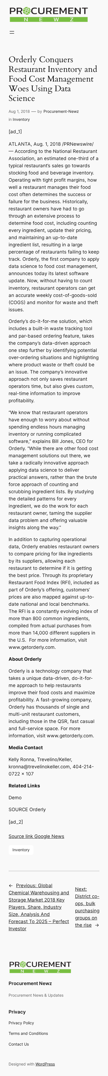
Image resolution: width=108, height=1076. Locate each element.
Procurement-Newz (61, 111)
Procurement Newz (30, 983)
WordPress (45, 1064)
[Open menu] (12, 32)
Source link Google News (36, 836)
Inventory (21, 119)
